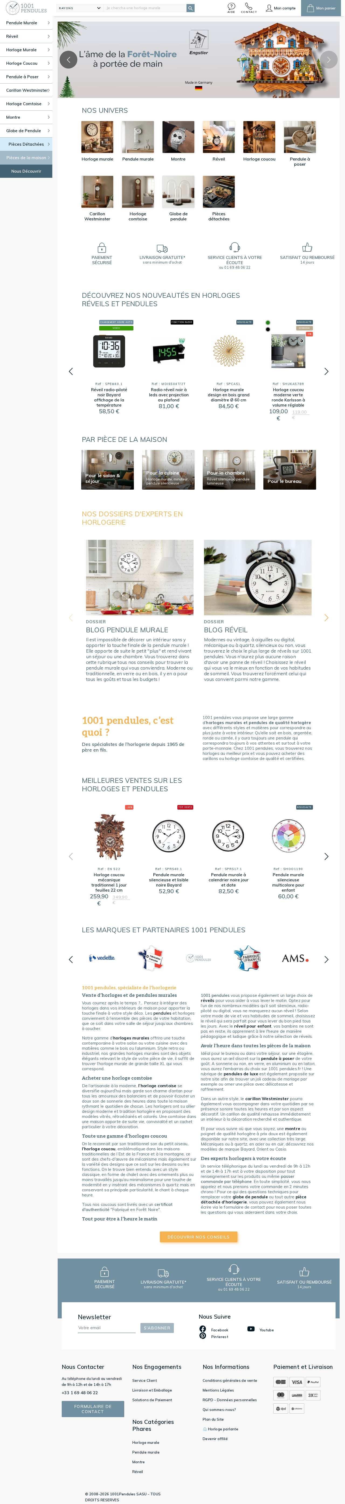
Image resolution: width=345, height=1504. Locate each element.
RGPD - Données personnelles (230, 1400)
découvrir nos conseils (199, 1237)
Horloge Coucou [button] (21, 63)
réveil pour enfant (253, 1026)
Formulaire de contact (93, 1409)
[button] (231, 8)
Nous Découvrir (26, 171)
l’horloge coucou (99, 1148)
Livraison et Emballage (152, 1390)
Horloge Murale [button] (21, 49)
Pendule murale (146, 1452)
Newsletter (94, 1317)
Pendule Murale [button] (21, 22)
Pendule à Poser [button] (22, 76)
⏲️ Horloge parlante (220, 1429)
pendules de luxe (241, 1073)
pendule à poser (277, 1058)
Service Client (144, 1380)
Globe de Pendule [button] (23, 130)
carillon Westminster (267, 1098)
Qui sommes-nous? (219, 1409)
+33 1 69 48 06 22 (80, 1392)
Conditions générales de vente (230, 1380)
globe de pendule (250, 1196)
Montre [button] (13, 117)
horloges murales (131, 1038)
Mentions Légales (218, 1390)
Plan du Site (213, 1419)
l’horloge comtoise (157, 1085)
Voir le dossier (140, 693)
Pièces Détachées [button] (26, 144)
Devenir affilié (215, 1439)
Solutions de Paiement (152, 1400)
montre (293, 1128)
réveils (208, 1000)
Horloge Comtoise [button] (24, 103)
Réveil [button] (12, 36)
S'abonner (157, 1328)
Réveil (137, 1471)
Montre (138, 1462)
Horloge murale (146, 1442)
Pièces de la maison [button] (26, 157)
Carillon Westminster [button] (27, 90)
